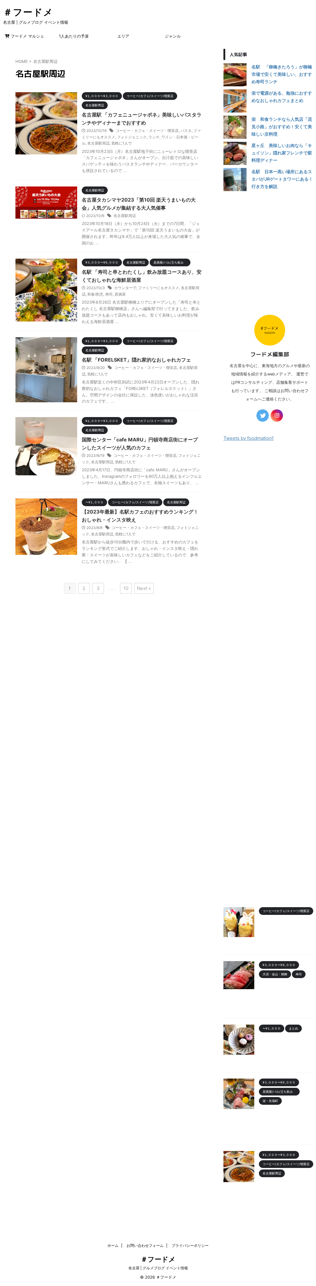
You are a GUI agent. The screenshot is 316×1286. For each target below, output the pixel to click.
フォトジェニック (132, 137)
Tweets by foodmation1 (248, 438)
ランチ (154, 137)
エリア (123, 36)
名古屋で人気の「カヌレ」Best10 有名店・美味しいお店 (286, 1046)
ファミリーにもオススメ (158, 287)
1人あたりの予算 (74, 36)
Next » (144, 588)
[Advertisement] (269, 249)
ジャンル (173, 36)
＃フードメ (28, 12)
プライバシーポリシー (190, 1245)
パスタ (186, 130)
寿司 (109, 294)
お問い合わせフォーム (145, 1245)
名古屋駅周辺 (98, 143)
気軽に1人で (121, 143)
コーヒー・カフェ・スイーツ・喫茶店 (147, 130)
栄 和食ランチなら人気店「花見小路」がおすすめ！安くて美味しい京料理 (282, 127)
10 (125, 588)
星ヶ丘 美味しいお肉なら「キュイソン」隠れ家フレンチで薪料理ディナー (282, 153)
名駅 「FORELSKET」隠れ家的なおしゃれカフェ (136, 360)
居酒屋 (120, 294)
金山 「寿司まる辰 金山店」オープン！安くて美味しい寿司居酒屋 (287, 992)
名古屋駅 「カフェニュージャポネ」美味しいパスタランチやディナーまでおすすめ (287, 1191)
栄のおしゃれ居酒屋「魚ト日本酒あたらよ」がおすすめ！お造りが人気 (287, 1119)
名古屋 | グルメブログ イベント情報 (158, 1268)
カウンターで (125, 287)
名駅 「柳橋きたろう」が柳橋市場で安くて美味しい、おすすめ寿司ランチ (282, 74)
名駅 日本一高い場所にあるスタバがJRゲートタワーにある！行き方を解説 (282, 179)
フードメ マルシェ (27, 36)
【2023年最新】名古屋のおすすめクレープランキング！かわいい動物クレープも (287, 929)
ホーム (112, 1245)
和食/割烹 (95, 294)
